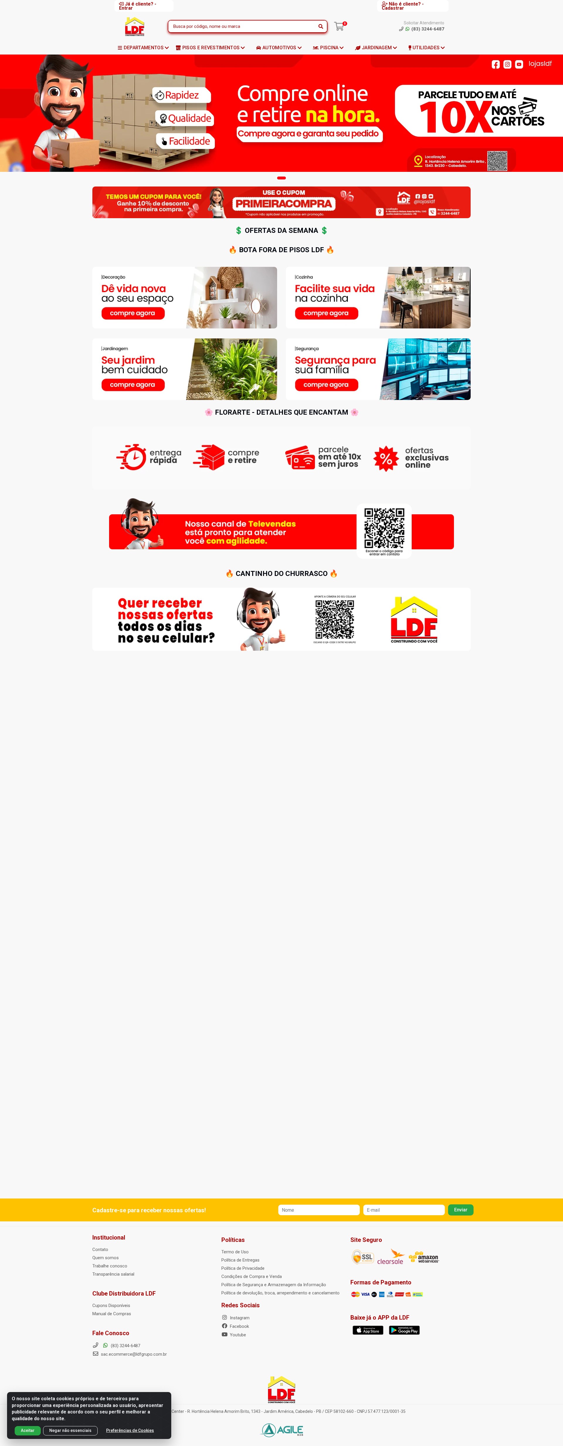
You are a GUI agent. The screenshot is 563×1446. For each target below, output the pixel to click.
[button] (281, 178)
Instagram (239, 1317)
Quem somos (105, 1257)
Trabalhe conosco (109, 1266)
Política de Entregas (240, 1260)
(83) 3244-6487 (125, 1345)
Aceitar (28, 1430)
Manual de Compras (111, 1313)
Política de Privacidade (242, 1268)
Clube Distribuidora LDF (124, 1293)
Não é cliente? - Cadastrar (403, 5)
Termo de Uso (235, 1252)
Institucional (108, 1237)
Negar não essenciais (70, 1430)
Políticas (233, 1239)
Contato (100, 1249)
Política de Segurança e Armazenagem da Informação (273, 1284)
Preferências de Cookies (130, 1430)
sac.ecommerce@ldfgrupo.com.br (134, 1354)
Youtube (237, 1334)
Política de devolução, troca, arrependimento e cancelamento (280, 1293)
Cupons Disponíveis (111, 1305)
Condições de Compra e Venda (251, 1276)
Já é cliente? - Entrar (137, 5)
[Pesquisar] (321, 26)
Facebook (239, 1326)
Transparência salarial (113, 1274)
